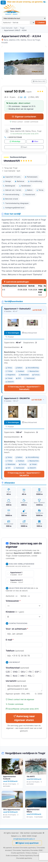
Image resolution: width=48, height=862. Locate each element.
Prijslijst (11, 337)
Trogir (22, 28)
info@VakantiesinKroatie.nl (24, 839)
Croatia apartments (18, 853)
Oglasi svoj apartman (28, 843)
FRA (8, 676)
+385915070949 (14, 137)
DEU (23, 671)
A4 (21, 97)
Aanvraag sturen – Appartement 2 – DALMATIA (25, 474)
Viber (36, 141)
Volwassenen (13, 601)
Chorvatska (17, 850)
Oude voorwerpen (12, 855)
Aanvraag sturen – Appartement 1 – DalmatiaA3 (25, 387)
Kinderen (15, 611)
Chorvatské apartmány (24, 858)
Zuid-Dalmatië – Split (10, 28)
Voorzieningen (13, 333)
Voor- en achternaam (17, 628)
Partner (22, 855)
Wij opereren (7, 848)
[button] (24, 159)
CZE (8, 671)
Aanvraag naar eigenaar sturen (24, 718)
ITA (30, 671)
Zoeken (41, 22)
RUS (15, 676)
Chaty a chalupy (31, 853)
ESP (37, 671)
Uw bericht (16, 681)
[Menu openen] (3, 2)
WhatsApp (16, 141)
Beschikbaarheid (30, 333)
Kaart (25, 147)
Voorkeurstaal (17, 667)
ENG (15, 671)
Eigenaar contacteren (25, 116)
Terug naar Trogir (11, 168)
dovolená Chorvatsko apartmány (24, 848)
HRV (22, 676)
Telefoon (15, 650)
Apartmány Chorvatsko (33, 855)
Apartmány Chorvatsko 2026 (32, 850)
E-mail (10, 639)
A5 (25, 97)
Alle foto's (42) (40, 81)
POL (30, 676)
